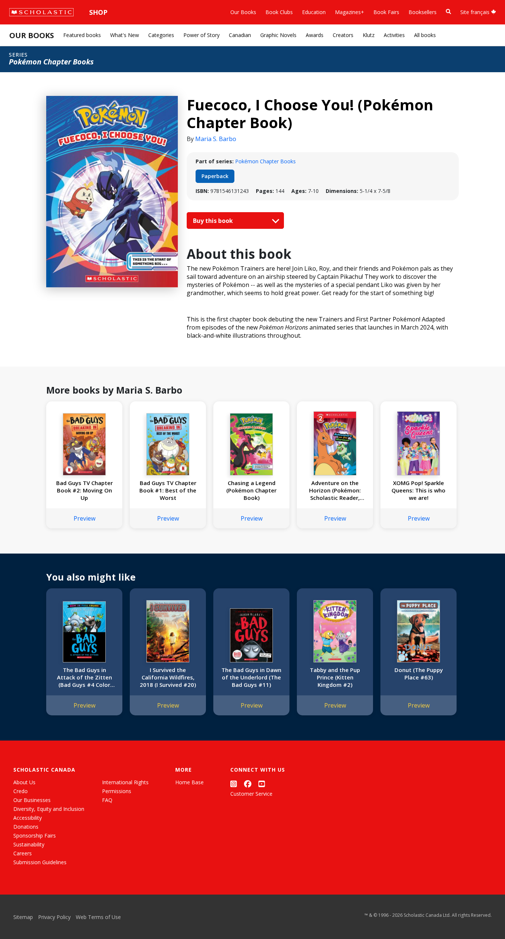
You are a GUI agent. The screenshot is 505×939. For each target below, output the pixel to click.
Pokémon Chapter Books (265, 161)
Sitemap (23, 916)
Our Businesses (32, 799)
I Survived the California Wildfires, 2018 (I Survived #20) (168, 677)
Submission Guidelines (40, 862)
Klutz (368, 35)
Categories (161, 35)
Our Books (243, 12)
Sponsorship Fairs (34, 835)
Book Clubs (279, 12)
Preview (84, 518)
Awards (314, 35)
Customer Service (251, 793)
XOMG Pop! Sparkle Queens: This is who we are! (418, 490)
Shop (98, 12)
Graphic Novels (278, 35)
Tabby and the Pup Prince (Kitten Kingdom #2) (335, 677)
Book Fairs (386, 12)
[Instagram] (233, 784)
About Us (24, 782)
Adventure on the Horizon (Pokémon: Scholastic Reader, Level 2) (335, 490)
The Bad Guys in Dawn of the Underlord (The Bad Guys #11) (251, 677)
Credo (20, 791)
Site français (475, 12)
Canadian (240, 35)
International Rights (125, 782)
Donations (25, 826)
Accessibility (27, 817)
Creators (343, 35)
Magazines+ (349, 12)
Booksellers (423, 12)
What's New (124, 35)
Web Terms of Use (98, 916)
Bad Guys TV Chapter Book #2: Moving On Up (84, 490)
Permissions (116, 791)
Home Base (189, 782)
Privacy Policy (54, 916)
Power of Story (201, 35)
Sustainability (28, 844)
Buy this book (213, 221)
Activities (394, 35)
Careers (22, 853)
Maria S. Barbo (215, 139)
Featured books (82, 35)
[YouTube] (261, 784)
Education (314, 12)
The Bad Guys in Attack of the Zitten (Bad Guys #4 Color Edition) (84, 677)
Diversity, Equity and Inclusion (48, 808)
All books (425, 35)
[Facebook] (247, 784)
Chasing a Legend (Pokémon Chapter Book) (251, 490)
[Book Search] (448, 12)
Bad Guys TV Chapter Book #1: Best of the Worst (167, 490)
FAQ (107, 799)
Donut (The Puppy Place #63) (418, 673)
